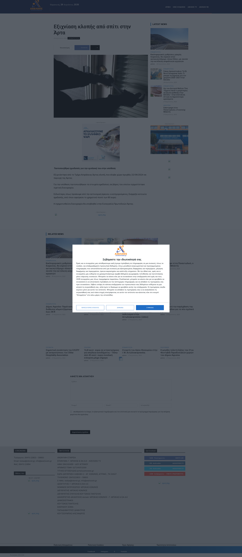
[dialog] (121, 278)
